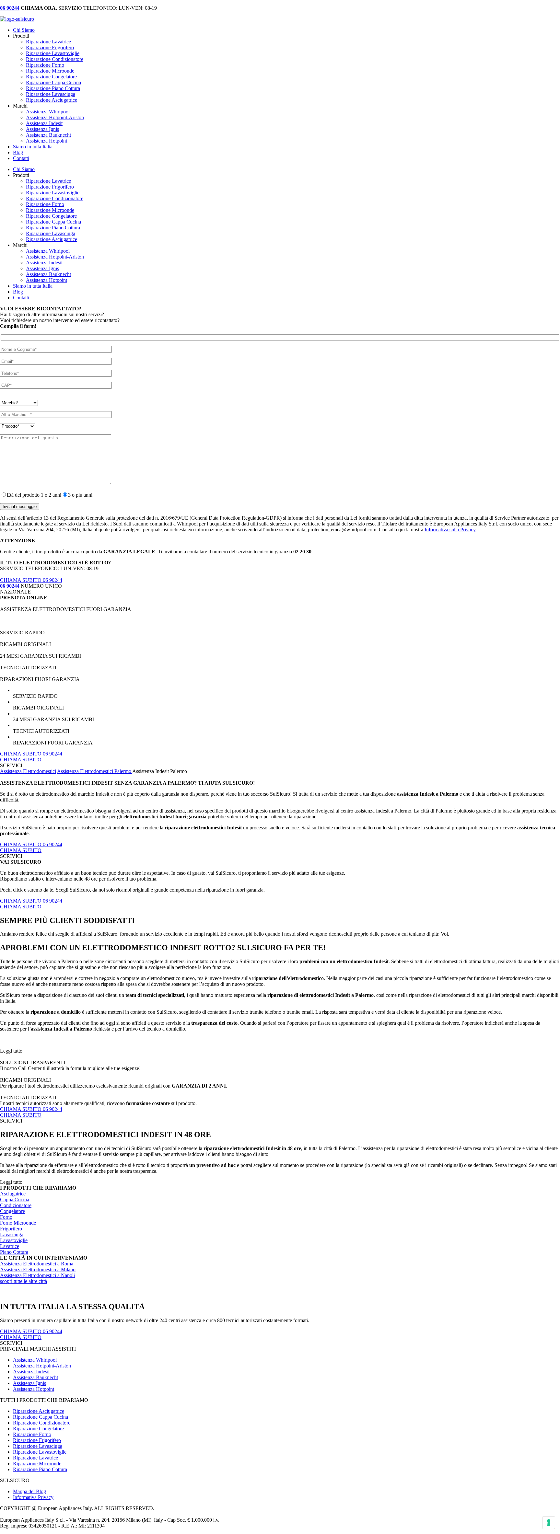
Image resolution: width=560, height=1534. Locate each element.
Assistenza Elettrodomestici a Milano (38, 1269)
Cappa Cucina (14, 1199)
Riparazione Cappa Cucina (53, 82)
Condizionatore (15, 1205)
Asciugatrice (13, 1193)
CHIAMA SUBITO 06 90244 (31, 580)
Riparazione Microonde (50, 71)
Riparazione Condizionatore (54, 59)
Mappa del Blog (29, 1491)
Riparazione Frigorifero (50, 47)
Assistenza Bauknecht (48, 135)
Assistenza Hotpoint (46, 141)
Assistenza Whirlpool (48, 111)
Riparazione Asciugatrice (51, 100)
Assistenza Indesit (44, 123)
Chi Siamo (24, 30)
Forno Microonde (18, 1223)
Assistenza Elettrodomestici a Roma (36, 1263)
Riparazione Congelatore (51, 76)
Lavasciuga (11, 1234)
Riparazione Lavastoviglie (52, 53)
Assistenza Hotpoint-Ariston (55, 117)
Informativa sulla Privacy (450, 529)
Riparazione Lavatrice (48, 41)
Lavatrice (9, 1246)
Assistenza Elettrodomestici (28, 771)
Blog (18, 152)
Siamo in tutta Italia (32, 146)
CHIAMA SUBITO (20, 759)
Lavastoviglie (14, 1240)
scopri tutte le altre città (23, 1281)
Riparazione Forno (45, 65)
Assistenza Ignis (42, 129)
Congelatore (12, 1211)
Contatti (21, 158)
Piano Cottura (14, 1252)
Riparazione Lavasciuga (50, 94)
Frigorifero (11, 1228)
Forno (6, 1217)
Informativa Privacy (33, 1497)
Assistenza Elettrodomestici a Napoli (37, 1275)
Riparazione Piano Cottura (53, 88)
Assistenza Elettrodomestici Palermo (94, 771)
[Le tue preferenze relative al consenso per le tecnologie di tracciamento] (548, 1523)
